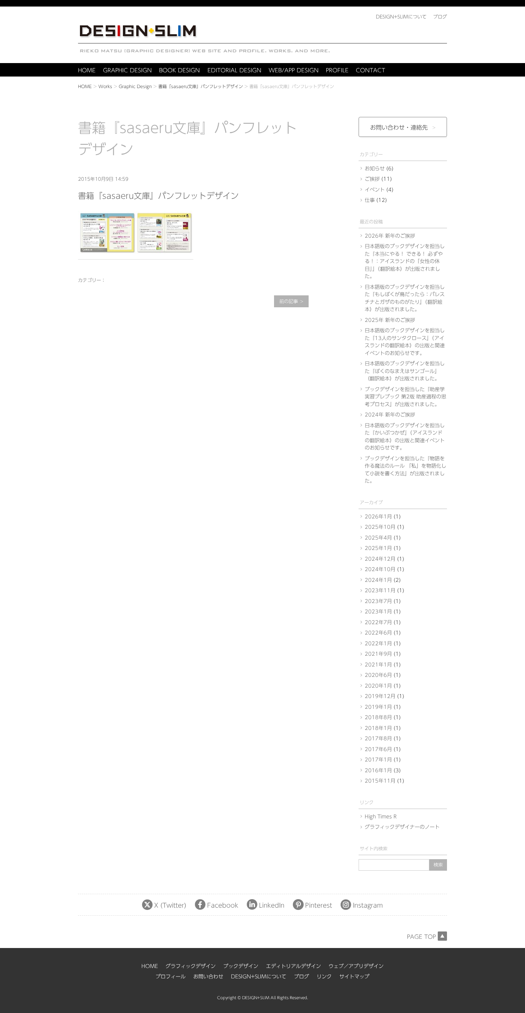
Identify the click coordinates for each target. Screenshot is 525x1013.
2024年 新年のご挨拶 (390, 414)
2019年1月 (378, 707)
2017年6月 (378, 749)
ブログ (301, 976)
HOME (85, 86)
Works (105, 86)
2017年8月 (378, 738)
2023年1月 (378, 611)
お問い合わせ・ (399, 127)
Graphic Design (135, 86)
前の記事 (288, 301)
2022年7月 (378, 622)
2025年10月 (380, 527)
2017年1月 (378, 759)
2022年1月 (378, 643)
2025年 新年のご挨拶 (390, 320)
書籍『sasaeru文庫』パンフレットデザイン (200, 86)
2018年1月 (378, 728)
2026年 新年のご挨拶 (390, 235)
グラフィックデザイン (191, 966)
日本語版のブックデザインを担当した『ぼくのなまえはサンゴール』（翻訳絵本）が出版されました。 (405, 371)
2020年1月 (378, 685)
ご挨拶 (372, 179)
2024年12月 (380, 558)
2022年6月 (378, 632)
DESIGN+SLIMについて (258, 976)
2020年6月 (378, 675)
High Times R (381, 816)
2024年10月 (380, 569)
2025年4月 (378, 537)
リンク (324, 976)
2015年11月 (380, 780)
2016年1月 (378, 770)
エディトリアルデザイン (293, 966)
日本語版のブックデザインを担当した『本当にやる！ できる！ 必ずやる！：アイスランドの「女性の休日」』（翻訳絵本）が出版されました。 (405, 261)
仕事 (370, 200)
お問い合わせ (208, 976)
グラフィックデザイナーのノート (402, 827)
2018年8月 (378, 717)
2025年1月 (378, 548)
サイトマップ (354, 976)
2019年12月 (380, 696)
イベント (375, 189)
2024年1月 (378, 580)
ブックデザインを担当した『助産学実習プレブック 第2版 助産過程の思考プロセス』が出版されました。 (405, 397)
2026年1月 (378, 516)
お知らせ (375, 168)
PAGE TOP (421, 937)
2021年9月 (378, 653)
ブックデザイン (240, 966)
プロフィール (171, 976)
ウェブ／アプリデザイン (356, 966)
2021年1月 (378, 664)
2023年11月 (380, 590)
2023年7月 (378, 601)
